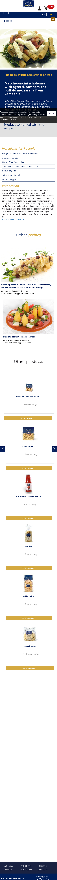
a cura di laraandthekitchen (13, 219)
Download (26, 869)
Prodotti (25, 866)
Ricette (43, 866)
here (14, 119)
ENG (50, 14)
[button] (2, 449)
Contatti (42, 869)
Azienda (9, 866)
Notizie (8, 869)
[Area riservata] (39, 8)
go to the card (27, 418)
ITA (43, 14)
